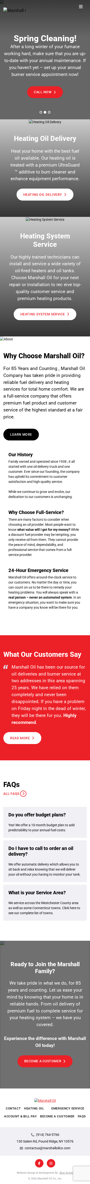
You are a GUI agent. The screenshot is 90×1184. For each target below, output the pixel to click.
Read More (20, 738)
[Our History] (45, 475)
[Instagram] (51, 1163)
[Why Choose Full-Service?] (45, 533)
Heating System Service (42, 314)
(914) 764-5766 (47, 1135)
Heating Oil (34, 1108)
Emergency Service (67, 1108)
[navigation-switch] (81, 7)
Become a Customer (42, 1061)
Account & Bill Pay (20, 1116)
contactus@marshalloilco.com (47, 1148)
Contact (13, 1108)
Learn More (21, 434)
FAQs (82, 1116)
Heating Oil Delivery (42, 194)
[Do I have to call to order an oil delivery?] (45, 861)
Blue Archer (66, 1172)
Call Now (42, 92)
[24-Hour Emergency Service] (45, 588)
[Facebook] (39, 1163)
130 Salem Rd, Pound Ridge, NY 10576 (45, 1141)
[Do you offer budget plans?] (45, 822)
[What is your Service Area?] (45, 903)
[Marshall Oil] (11, 10)
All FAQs (11, 794)
